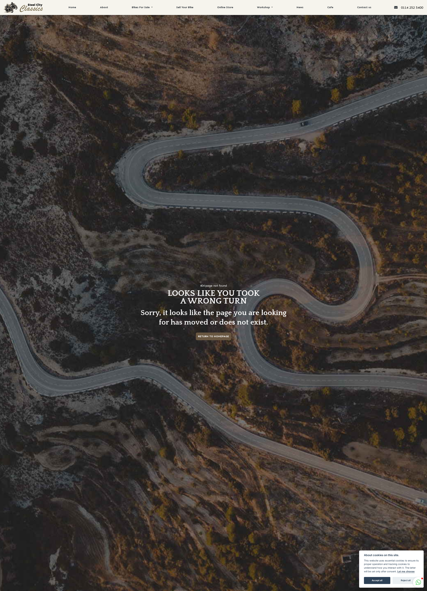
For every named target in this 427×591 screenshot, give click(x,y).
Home (72, 7)
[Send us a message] (397, 7)
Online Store (225, 7)
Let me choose (406, 571)
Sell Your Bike (184, 7)
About (104, 7)
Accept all (377, 580)
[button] (418, 582)
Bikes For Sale (141, 7)
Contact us (364, 7)
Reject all (405, 580)
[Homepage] (23, 7)
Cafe (330, 7)
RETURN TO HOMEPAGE (213, 336)
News (300, 7)
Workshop (264, 7)
